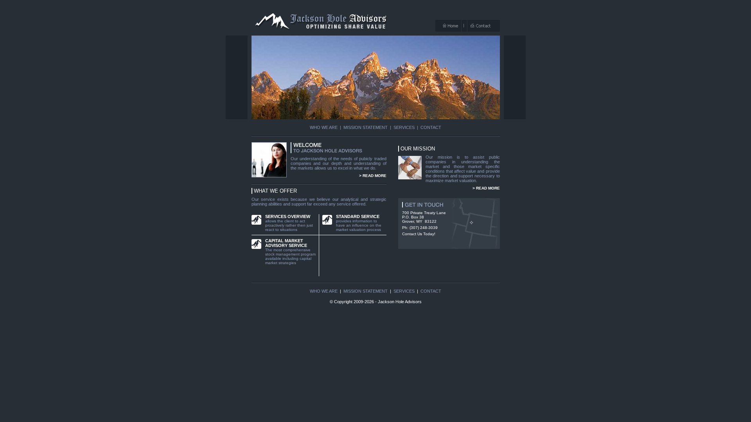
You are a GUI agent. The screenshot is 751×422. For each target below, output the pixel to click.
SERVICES (404, 127)
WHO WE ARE (324, 127)
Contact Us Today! (418, 234)
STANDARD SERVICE (357, 216)
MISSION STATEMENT (365, 127)
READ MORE (374, 175)
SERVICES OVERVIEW (287, 216)
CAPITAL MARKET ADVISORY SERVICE (286, 243)
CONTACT (430, 127)
